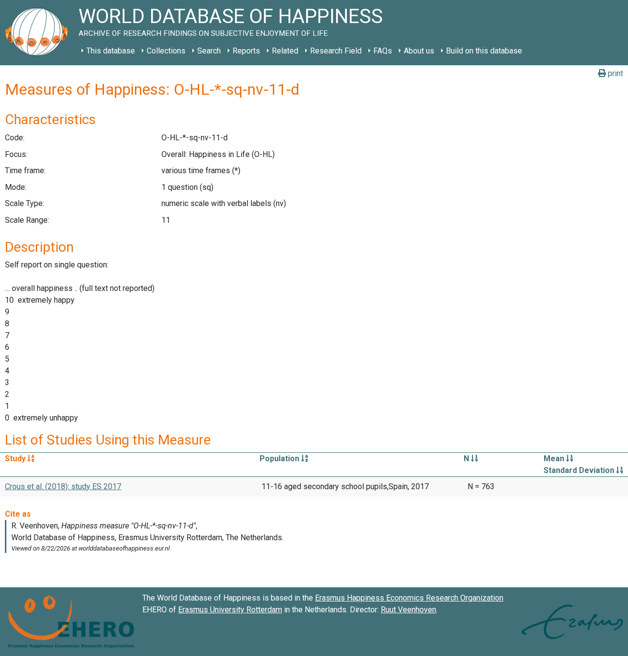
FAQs (382, 50)
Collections (166, 50)
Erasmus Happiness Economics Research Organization (409, 598)
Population (280, 458)
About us (419, 50)
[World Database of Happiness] (39, 32)
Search (209, 50)
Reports (246, 50)
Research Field (336, 50)
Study (16, 458)
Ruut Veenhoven (408, 609)
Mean (555, 458)
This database (110, 50)
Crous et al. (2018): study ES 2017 (63, 486)
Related (285, 50)
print (614, 73)
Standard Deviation (580, 470)
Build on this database (484, 50)
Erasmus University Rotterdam (230, 609)
